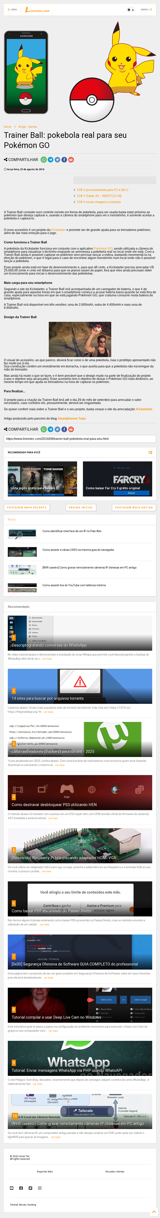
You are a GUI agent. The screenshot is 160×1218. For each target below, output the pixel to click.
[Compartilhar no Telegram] (50, 162)
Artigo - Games (28, 126)
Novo (12, 519)
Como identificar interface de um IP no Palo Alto (72, 531)
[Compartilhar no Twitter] (57, 162)
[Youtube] (11, 1188)
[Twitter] (30, 1188)
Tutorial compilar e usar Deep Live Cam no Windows (56, 1017)
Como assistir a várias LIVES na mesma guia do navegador (78, 549)
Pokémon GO (103, 248)
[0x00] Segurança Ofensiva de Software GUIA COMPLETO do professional (75, 964)
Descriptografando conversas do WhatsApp (49, 645)
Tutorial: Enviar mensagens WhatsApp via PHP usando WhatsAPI (67, 1070)
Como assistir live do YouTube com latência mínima (74, 585)
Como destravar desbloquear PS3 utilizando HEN (54, 804)
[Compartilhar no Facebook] (64, 162)
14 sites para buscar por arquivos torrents (48, 698)
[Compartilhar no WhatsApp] (44, 162)
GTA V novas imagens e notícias (99, 202)
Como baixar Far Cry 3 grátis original (113, 488)
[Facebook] (21, 1188)
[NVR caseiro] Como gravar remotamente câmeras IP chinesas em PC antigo (90, 567)
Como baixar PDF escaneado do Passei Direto (51, 911)
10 (15, 1115)
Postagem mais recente (27, 507)
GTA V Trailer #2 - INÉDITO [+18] (99, 196)
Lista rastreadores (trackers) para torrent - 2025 (53, 751)
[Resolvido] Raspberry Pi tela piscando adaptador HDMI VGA (64, 857)
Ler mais (47, 658)
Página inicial (81, 507)
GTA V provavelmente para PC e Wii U (102, 190)
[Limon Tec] (37, 11)
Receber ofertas (115, 1171)
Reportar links (45, 1171)
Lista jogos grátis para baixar (32, 488)
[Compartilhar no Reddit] (71, 162)
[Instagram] (40, 1188)
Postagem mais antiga (134, 507)
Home (7, 126)
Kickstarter (58, 229)
